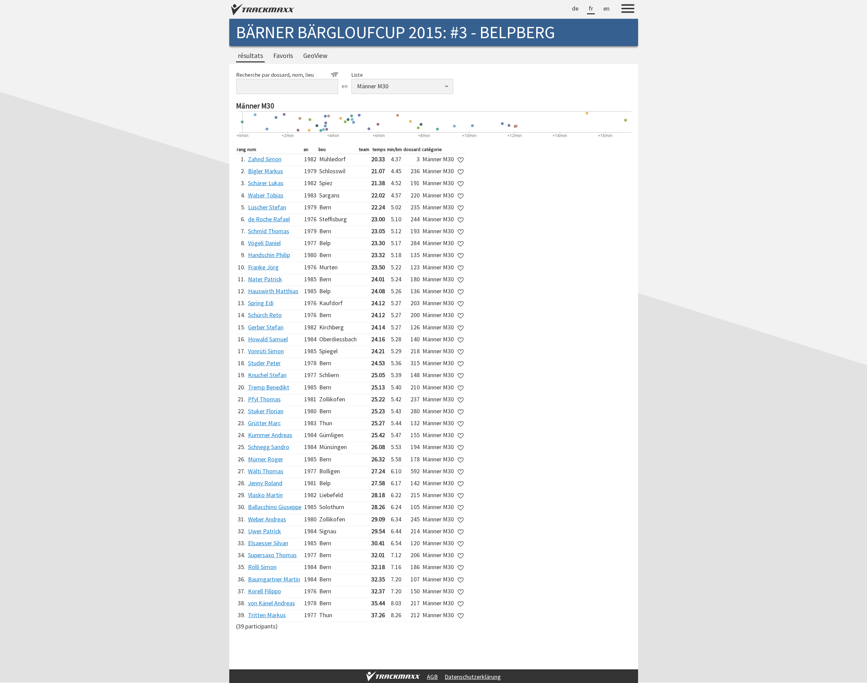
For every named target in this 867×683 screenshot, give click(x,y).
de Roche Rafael (269, 219)
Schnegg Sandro (268, 447)
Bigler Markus (265, 171)
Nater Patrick (265, 279)
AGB (432, 677)
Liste (357, 74)
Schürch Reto (265, 315)
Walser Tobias (265, 195)
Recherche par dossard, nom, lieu (275, 74)
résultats (250, 55)
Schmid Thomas (268, 231)
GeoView (315, 55)
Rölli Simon (262, 567)
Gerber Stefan (265, 327)
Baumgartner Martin (274, 579)
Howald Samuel (268, 339)
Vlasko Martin (265, 495)
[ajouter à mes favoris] (460, 160)
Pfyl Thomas (264, 399)
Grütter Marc (264, 423)
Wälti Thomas (265, 471)
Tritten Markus (267, 615)
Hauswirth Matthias (273, 291)
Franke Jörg (263, 267)
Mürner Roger (265, 459)
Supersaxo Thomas (272, 555)
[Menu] (627, 9)
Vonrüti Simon (266, 351)
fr (591, 8)
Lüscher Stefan (267, 207)
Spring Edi (261, 303)
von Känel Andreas (271, 603)
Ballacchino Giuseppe (274, 507)
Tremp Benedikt (268, 387)
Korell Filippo (264, 591)
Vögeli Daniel (264, 243)
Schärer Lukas (265, 183)
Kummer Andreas (270, 435)
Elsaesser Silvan (268, 543)
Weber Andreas (267, 519)
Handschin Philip (269, 255)
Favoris (283, 55)
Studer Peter (264, 363)
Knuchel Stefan (267, 375)
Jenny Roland (265, 483)
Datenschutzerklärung (473, 677)
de (575, 8)
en (606, 8)
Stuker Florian (265, 411)
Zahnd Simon (264, 159)
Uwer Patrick (264, 531)
